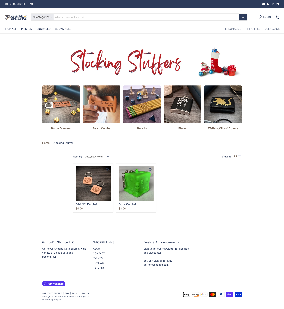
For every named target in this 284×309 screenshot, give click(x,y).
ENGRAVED (44, 28)
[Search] (243, 17)
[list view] (240, 157)
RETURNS (99, 267)
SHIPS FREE (253, 28)
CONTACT (99, 253)
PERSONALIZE (232, 28)
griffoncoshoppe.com (156, 264)
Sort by (77, 156)
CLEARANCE (272, 28)
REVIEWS (98, 262)
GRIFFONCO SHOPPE (15, 4)
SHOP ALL (10, 28)
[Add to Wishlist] (107, 169)
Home (46, 142)
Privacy (75, 293)
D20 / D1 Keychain (87, 204)
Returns (85, 293)
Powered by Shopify (51, 299)
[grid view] (235, 157)
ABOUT (97, 248)
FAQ (31, 4)
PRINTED (26, 28)
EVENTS (98, 258)
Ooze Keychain (128, 204)
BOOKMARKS (63, 28)
